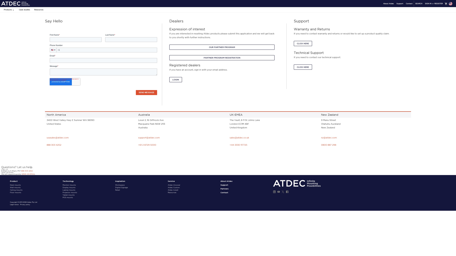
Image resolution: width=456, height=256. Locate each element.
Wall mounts (15, 187)
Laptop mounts (69, 190)
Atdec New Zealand (440, 16)
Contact (409, 4)
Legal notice (14, 204)
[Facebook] (287, 192)
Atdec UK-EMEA (439, 13)
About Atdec (388, 4)
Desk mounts (15, 185)
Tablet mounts (69, 195)
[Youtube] (278, 192)
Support (400, 4)
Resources (38, 10)
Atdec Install (173, 190)
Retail (117, 190)
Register (438, 4)
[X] (283, 192)
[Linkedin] (274, 192)
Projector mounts (70, 192)
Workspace (120, 185)
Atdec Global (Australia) (441, 10)
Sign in (428, 4)
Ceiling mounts (16, 190)
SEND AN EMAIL (28, 174)
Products (8, 10)
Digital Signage (121, 187)
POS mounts (68, 197)
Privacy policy (25, 204)
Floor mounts (15, 192)
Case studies (24, 10)
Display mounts (69, 187)
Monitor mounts (69, 185)
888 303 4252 (27, 171)
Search (418, 4)
